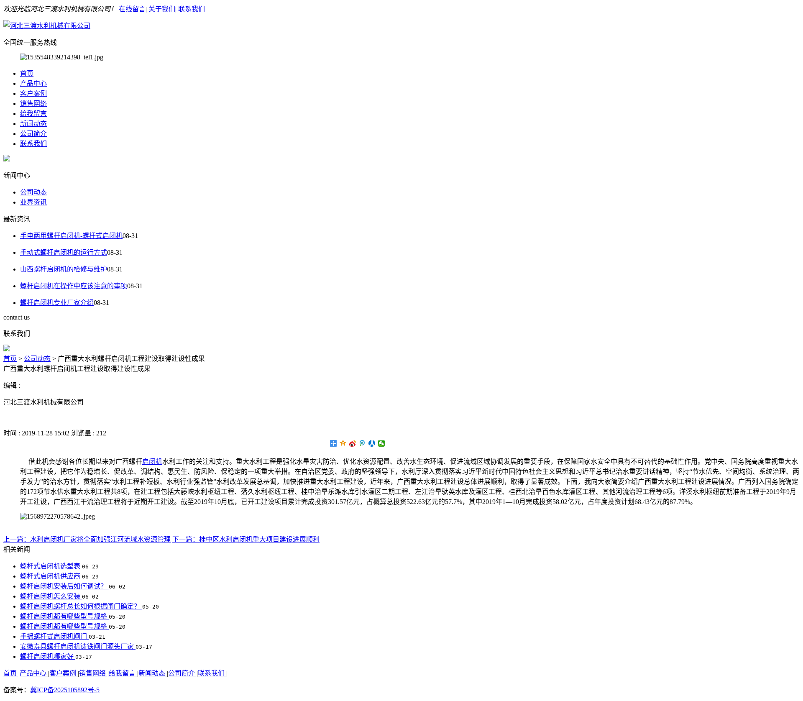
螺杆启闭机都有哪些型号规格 (64, 616)
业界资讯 (33, 202)
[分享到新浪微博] (352, 443)
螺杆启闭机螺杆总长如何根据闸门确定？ (81, 606)
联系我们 (191, 9)
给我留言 (33, 113)
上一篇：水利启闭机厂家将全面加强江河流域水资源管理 (87, 539)
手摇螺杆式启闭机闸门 (54, 636)
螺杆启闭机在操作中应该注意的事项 (73, 285)
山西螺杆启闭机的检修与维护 (63, 269)
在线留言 (132, 9)
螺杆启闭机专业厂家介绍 (57, 302)
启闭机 (152, 461)
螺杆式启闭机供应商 (51, 576)
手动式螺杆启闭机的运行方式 (63, 252)
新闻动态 (33, 123)
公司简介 (33, 133)
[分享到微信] (381, 443)
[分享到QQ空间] (343, 443)
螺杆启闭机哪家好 (47, 656)
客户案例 (33, 93)
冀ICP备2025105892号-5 (65, 689)
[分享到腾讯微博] (362, 443)
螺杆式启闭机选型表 (51, 566)
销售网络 (33, 103)
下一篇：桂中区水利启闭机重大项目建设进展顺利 (246, 539)
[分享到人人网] (372, 443)
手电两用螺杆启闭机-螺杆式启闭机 (71, 235)
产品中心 (33, 83)
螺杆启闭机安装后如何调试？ (64, 586)
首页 (26, 73)
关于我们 (161, 9)
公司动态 (33, 192)
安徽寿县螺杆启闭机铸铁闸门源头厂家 (78, 646)
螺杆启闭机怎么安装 (51, 596)
